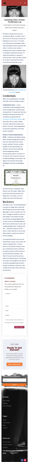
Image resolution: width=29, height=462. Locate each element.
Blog (4, 425)
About (4, 420)
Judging (5, 403)
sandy (19, 27)
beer (21, 25)
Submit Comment (19, 327)
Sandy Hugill (7, 25)
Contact (5, 428)
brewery (23, 25)
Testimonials (6, 422)
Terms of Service (7, 444)
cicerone (10, 27)
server (21, 27)
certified (6, 27)
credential (15, 27)
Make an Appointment (14, 364)
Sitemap (5, 447)
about (18, 25)
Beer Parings (6, 400)
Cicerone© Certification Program (12, 119)
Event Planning (7, 406)
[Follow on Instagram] (25, 460)
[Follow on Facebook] (22, 460)
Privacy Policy (6, 442)
